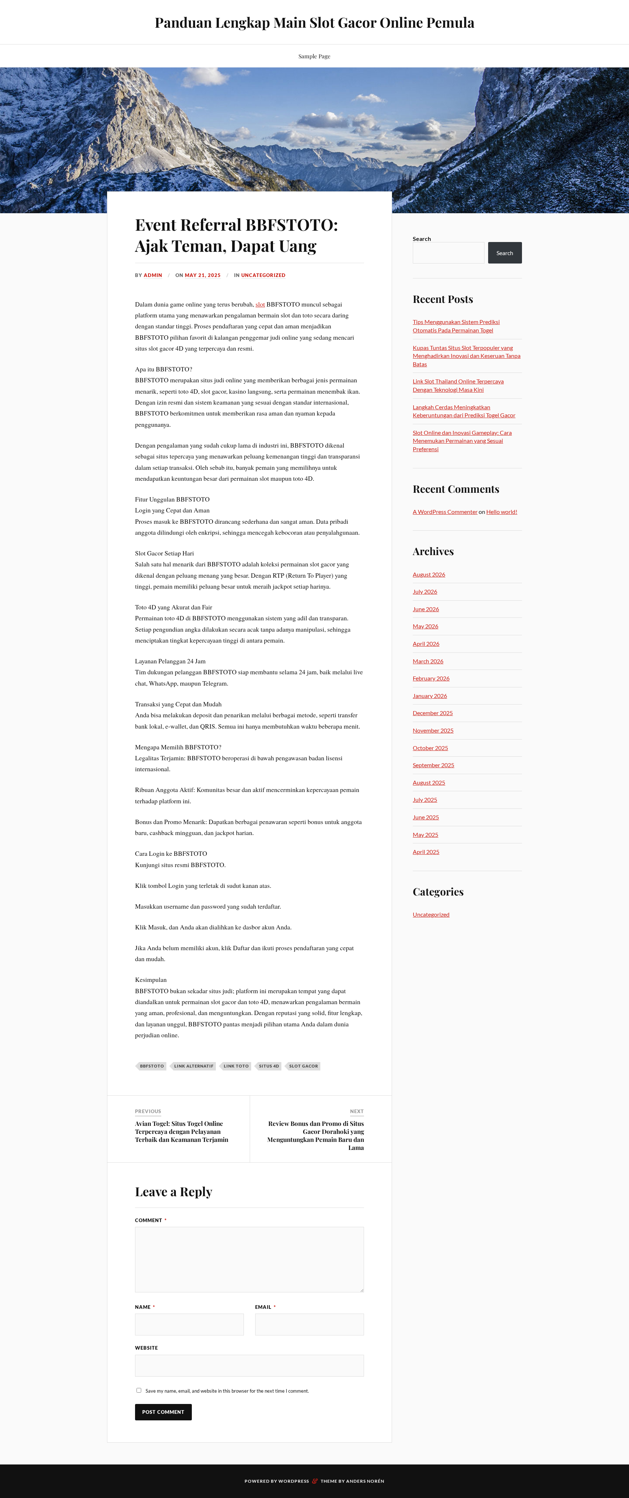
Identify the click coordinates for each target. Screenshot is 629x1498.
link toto (236, 1066)
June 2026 (426, 608)
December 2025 (433, 712)
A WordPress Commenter (445, 511)
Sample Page (314, 56)
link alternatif (194, 1066)
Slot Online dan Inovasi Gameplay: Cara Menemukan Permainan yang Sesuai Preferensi (462, 440)
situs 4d (269, 1066)
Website (146, 1348)
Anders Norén (365, 1481)
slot (260, 304)
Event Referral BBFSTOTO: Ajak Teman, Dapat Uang (236, 234)
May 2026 (425, 626)
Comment (151, 1220)
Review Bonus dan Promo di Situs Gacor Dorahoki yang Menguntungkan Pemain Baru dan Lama (315, 1135)
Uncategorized (263, 275)
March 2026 (428, 661)
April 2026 (426, 643)
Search (422, 238)
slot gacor (303, 1066)
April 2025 (426, 851)
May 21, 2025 (203, 275)
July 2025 (425, 799)
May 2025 (425, 834)
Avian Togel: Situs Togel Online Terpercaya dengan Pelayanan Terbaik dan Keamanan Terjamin (181, 1131)
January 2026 (430, 695)
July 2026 (425, 591)
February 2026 (431, 678)
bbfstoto (152, 1066)
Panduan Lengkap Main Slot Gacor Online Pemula (315, 22)
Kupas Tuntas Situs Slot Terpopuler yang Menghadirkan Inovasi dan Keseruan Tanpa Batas (467, 355)
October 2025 (430, 747)
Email (265, 1307)
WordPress (293, 1481)
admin (153, 275)
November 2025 (433, 730)
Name (145, 1307)
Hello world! (501, 511)
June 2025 (426, 817)
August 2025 (429, 782)
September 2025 (433, 764)
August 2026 (429, 574)
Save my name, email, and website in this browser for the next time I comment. (227, 1391)
